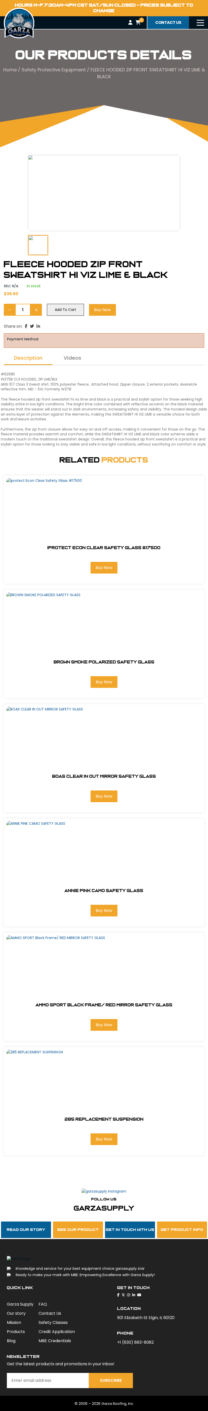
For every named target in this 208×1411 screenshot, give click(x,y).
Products (16, 1332)
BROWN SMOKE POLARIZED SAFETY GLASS (104, 662)
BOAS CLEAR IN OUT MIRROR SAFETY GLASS (104, 776)
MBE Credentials (55, 1341)
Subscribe (111, 1380)
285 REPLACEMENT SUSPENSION (104, 1119)
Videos (72, 358)
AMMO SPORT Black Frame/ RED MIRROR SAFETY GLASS (104, 1005)
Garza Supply (20, 1304)
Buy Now (102, 310)
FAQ (43, 1304)
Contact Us (50, 1313)
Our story (16, 1313)
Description (28, 358)
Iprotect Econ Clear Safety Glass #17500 (104, 548)
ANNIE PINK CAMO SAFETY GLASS (104, 891)
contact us (168, 22)
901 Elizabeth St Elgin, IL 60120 (146, 1318)
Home (10, 70)
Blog (11, 1341)
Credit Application (57, 1332)
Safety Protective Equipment (54, 70)
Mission (14, 1322)
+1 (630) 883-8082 (135, 1342)
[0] (138, 22)
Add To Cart (65, 309)
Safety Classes (53, 1322)
